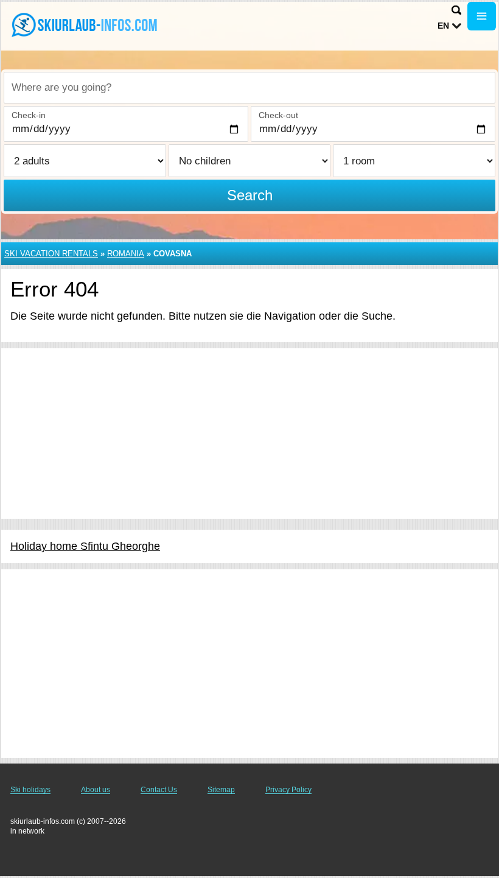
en (443, 25)
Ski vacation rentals (51, 253)
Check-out (278, 115)
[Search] (456, 10)
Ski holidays (30, 789)
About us (95, 789)
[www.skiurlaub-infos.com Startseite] (85, 25)
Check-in (29, 115)
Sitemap (221, 789)
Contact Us (159, 789)
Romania (125, 253)
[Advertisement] (249, 433)
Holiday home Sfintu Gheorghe (85, 546)
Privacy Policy (288, 789)
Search (250, 195)
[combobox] (249, 87)
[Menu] (481, 16)
